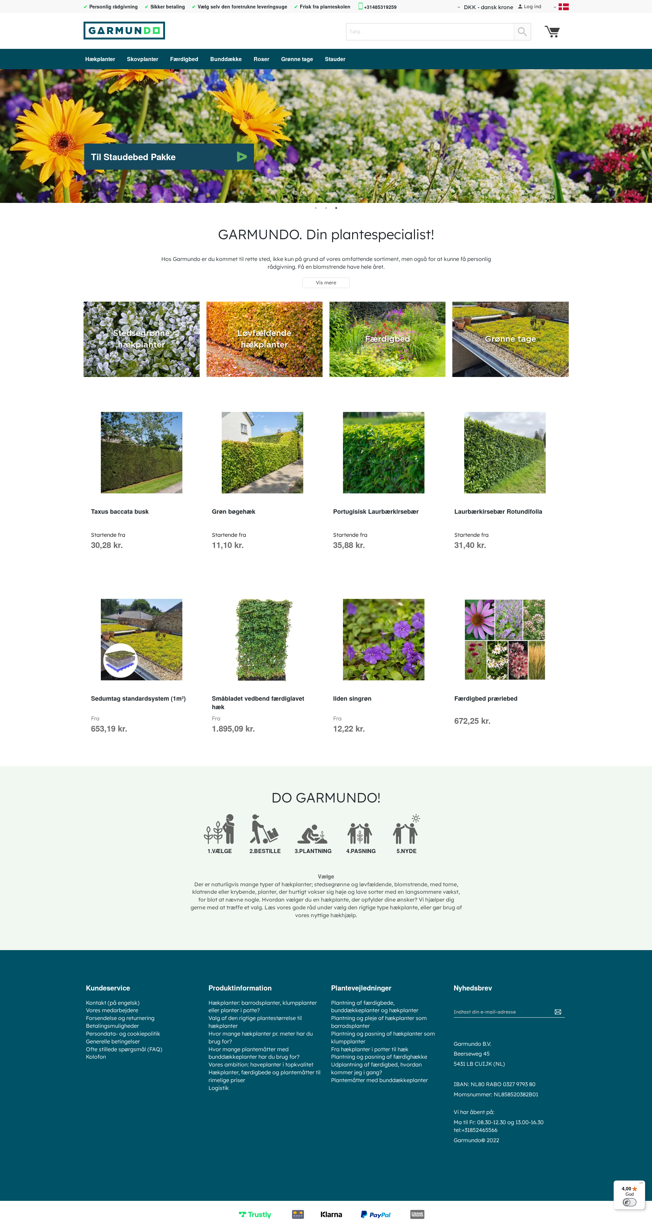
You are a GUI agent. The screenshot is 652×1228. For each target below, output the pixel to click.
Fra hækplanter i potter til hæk (370, 1049)
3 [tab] (336, 208)
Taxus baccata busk (120, 511)
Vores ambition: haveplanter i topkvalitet (261, 1064)
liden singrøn (352, 698)
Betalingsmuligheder (112, 1025)
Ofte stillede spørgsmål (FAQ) (124, 1049)
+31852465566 (479, 1130)
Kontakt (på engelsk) (113, 1002)
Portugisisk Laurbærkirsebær (376, 511)
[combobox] (438, 31)
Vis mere (326, 283)
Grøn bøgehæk (233, 511)
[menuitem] (100, 59)
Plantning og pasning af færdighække (379, 1056)
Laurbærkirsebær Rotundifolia (498, 511)
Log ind (532, 6)
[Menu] (641, 1184)
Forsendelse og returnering (120, 1018)
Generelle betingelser (113, 1041)
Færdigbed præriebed (486, 698)
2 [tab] (326, 208)
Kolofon (96, 1056)
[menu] (326, 59)
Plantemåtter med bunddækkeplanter (379, 1080)
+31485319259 (380, 7)
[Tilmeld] (557, 1012)
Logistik (219, 1087)
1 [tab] (315, 208)
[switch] (629, 1202)
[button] (484, 7)
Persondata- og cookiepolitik (123, 1033)
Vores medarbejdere (112, 1010)
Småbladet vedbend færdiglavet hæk (258, 703)
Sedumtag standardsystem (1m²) (138, 698)
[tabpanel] (326, 136)
